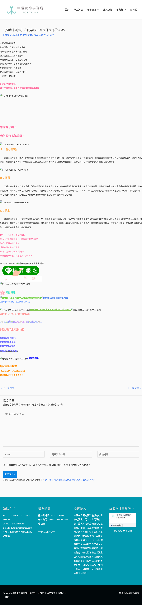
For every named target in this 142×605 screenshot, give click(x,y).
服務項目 (91, 9)
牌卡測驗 (17, 35)
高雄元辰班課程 (34, 298)
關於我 (133, 9)
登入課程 (107, 9)
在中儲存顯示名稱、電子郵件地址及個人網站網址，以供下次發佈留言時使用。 (48, 464)
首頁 (67, 9)
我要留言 (7, 35)
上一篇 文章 (7, 388)
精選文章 (27, 35)
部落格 (119, 9)
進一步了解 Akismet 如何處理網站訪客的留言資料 (69, 479)
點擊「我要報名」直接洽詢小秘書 (8, 263)
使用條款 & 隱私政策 (129, 593)
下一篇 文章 (135, 388)
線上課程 (78, 9)
